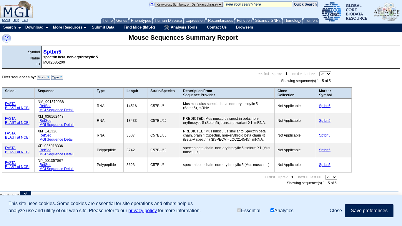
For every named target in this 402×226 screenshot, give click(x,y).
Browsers (244, 27)
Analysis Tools (183, 27)
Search (9, 27)
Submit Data (103, 27)
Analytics (283, 210)
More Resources (67, 27)
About (6, 20)
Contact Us (217, 27)
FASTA (10, 104)
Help (16, 20)
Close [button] (336, 210)
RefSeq (45, 106)
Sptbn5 (52, 52)
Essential (250, 210)
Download (34, 27)
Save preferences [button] (369, 210)
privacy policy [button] (142, 210)
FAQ (25, 20)
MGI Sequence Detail (56, 110)
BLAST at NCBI (17, 108)
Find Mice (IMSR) (139, 27)
